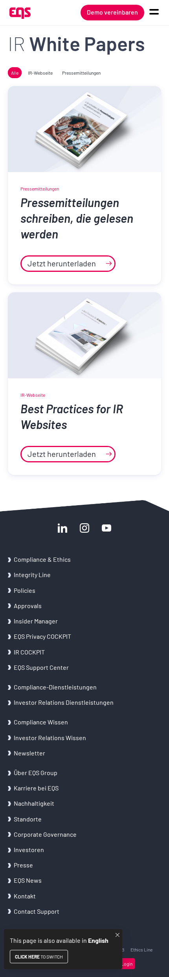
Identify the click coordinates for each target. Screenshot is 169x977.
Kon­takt (25, 896)
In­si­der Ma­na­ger (36, 621)
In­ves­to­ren (29, 849)
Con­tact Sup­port (36, 911)
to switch (39, 956)
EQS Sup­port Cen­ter (41, 667)
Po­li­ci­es (24, 590)
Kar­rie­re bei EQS (36, 788)
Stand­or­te (28, 819)
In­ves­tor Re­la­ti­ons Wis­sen (50, 737)
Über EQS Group (35, 772)
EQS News (28, 880)
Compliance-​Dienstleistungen (55, 687)
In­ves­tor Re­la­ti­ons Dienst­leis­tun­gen (64, 702)
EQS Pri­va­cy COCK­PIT (42, 636)
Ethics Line (141, 949)
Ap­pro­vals (28, 605)
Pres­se (23, 865)
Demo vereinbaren (112, 12)
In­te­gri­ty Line (32, 574)
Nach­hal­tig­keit (34, 803)
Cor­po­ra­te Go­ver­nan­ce (45, 834)
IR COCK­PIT (29, 652)
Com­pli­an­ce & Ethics (43, 559)
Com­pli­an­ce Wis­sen (41, 722)
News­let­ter (29, 753)
